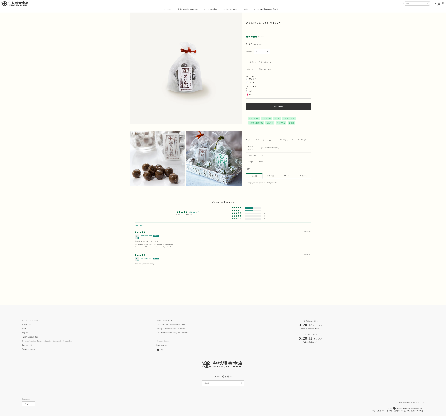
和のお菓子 (281, 123)
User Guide (26, 325)
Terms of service (28, 349)
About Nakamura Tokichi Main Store (170, 325)
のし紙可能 (266, 118)
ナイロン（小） (289, 118)
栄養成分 (270, 176)
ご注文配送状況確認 (30, 337)
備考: (249, 169)
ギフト (277, 118)
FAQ (24, 329)
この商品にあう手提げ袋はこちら (259, 62)
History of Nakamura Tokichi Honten (170, 329)
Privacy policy (27, 345)
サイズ (286, 176)
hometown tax (161, 345)
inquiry (25, 333)
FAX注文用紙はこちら (310, 342)
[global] (443, 3)
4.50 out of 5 (194, 212)
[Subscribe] (241, 383)
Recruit (159, 337)
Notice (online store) (30, 321)
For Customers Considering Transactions (172, 333)
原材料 (254, 176)
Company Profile (162, 341)
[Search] (428, 3)
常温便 (291, 123)
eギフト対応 (254, 118)
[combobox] (417, 3)
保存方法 (303, 176)
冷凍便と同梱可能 (256, 123)
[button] (168, 9)
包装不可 (270, 123)
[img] (140, 232)
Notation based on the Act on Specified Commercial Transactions (47, 341)
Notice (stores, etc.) (164, 321)
